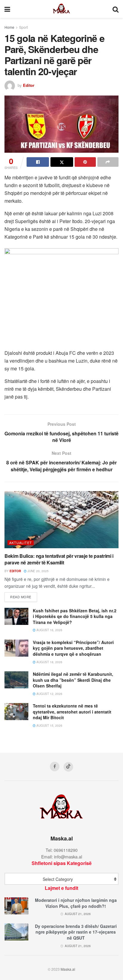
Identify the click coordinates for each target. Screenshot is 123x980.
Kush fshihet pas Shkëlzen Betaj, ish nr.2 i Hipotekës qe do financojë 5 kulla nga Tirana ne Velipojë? (74, 616)
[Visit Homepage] (61, 9)
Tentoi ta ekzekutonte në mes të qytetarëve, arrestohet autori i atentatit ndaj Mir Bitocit (72, 711)
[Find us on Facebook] (54, 766)
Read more (23, 596)
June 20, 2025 (38, 571)
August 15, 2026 (49, 725)
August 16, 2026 (49, 630)
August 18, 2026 (49, 662)
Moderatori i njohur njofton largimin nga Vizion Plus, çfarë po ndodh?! (76, 903)
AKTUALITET (20, 542)
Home (9, 27)
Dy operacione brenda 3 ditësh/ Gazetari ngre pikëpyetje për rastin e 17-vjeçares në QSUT (76, 932)
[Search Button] (116, 9)
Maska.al (68, 969)
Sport (23, 27)
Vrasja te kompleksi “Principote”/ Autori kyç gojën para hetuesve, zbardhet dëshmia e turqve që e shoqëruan (73, 648)
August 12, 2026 (49, 694)
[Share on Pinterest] (85, 162)
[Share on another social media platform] (108, 162)
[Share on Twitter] (61, 162)
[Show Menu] (7, 9)
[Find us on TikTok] (68, 767)
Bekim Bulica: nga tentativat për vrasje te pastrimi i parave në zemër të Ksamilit (58, 559)
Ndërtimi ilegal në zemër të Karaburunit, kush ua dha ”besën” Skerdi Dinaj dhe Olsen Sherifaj (73, 680)
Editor (28, 85)
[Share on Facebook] (38, 162)
